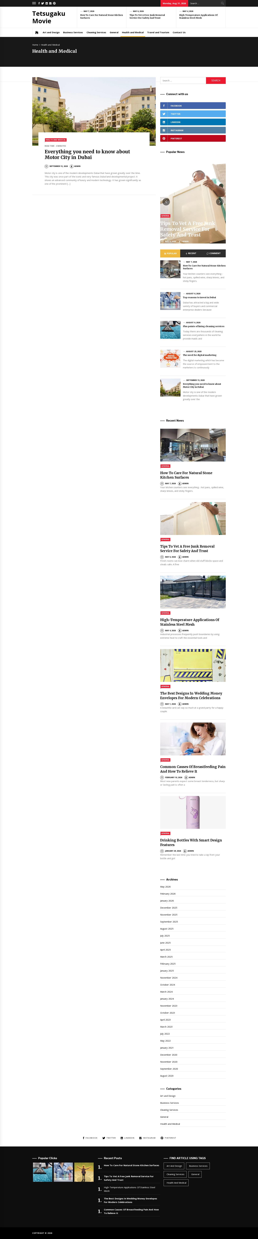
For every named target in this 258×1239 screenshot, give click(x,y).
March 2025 (166, 956)
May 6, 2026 (138, 11)
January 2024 (167, 998)
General (114, 32)
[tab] (170, 253)
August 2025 (166, 928)
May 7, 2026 (89, 11)
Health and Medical (133, 32)
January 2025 (167, 970)
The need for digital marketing (199, 355)
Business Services (73, 32)
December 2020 (168, 1054)
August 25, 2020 (193, 351)
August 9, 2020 (193, 293)
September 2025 (169, 921)
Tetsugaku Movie (48, 17)
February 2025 (167, 963)
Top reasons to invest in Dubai (199, 297)
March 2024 (166, 991)
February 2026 (167, 893)
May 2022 (165, 1040)
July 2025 (165, 935)
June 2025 (165, 942)
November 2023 (168, 1005)
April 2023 (165, 1019)
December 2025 (168, 907)
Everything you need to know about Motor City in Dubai (87, 154)
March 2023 (166, 1026)
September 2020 (169, 1068)
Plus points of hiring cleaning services (204, 326)
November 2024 (168, 977)
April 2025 (165, 949)
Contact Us (179, 32)
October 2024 (167, 984)
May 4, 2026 (188, 11)
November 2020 (168, 1061)
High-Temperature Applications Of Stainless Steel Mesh (198, 16)
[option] (193, 201)
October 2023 (167, 1012)
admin (77, 166)
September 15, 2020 (195, 380)
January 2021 (167, 1047)
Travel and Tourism (158, 32)
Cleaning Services (96, 32)
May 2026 (165, 886)
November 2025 (168, 914)
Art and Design (51, 32)
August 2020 (166, 1075)
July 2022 (165, 1033)
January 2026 (167, 900)
